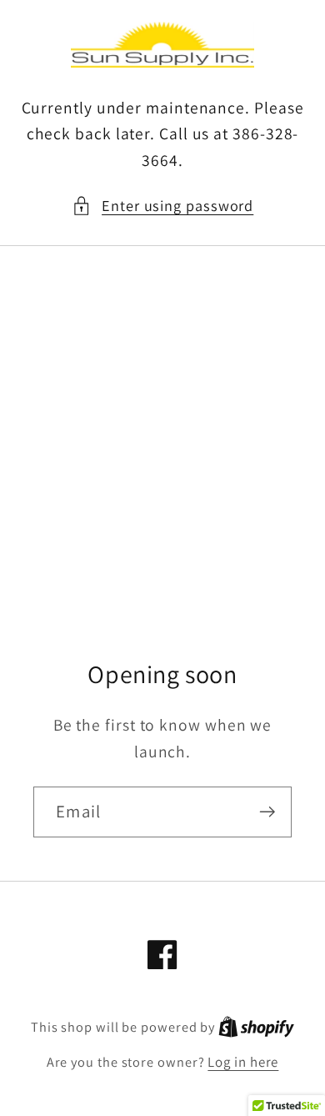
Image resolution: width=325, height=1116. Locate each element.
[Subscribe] (267, 812)
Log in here (243, 1062)
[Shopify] (256, 1027)
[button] (163, 206)
